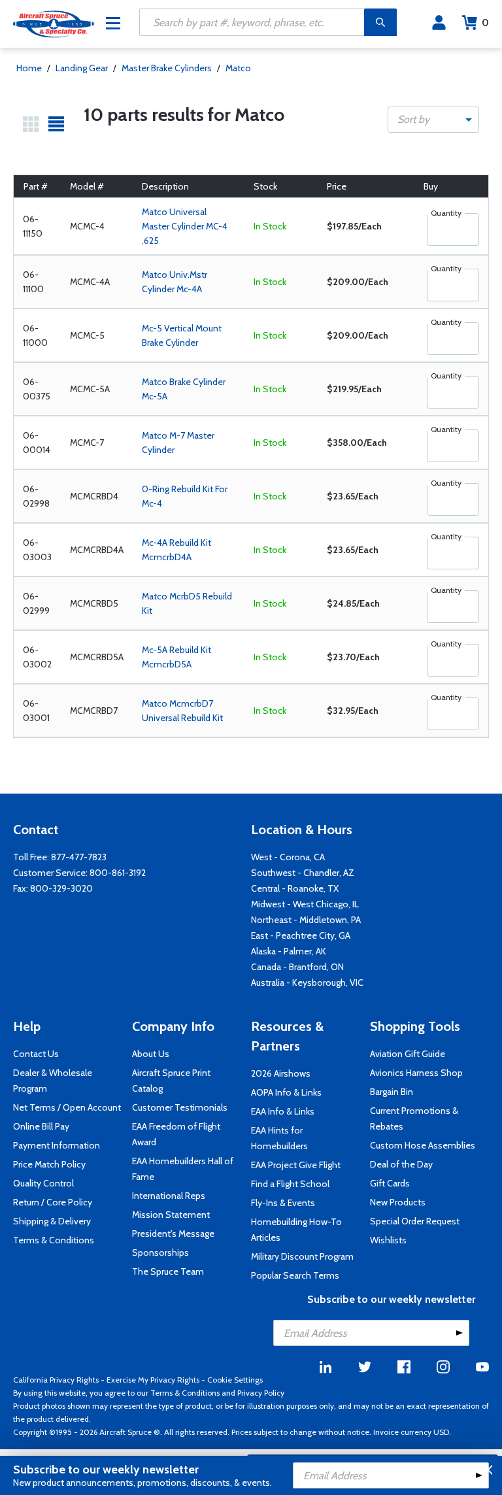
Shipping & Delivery (52, 1221)
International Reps (168, 1195)
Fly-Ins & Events (283, 1203)
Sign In (439, 23)
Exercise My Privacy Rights (153, 1380)
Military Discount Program (302, 1256)
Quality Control (43, 1183)
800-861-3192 (118, 873)
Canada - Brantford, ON (297, 967)
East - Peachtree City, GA (300, 935)
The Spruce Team (168, 1271)
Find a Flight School (290, 1184)
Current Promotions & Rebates (414, 1118)
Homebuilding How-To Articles (296, 1229)
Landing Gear (82, 68)
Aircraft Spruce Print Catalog (171, 1080)
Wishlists (388, 1240)
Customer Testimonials (179, 1107)
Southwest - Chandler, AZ (302, 873)
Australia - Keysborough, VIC (307, 982)
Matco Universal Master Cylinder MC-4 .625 (184, 226)
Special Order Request (415, 1221)
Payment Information (56, 1145)
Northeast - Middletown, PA (306, 920)
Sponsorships (160, 1252)
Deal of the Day (401, 1164)
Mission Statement (171, 1214)
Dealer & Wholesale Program (52, 1080)
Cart (485, 22)
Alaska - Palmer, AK (288, 951)
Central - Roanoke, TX (295, 888)
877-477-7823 (79, 857)
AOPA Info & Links (286, 1092)
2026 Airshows (280, 1073)
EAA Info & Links (282, 1111)
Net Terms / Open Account (67, 1107)
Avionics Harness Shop (416, 1073)
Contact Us (36, 1054)
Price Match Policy (49, 1164)
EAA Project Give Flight (296, 1165)
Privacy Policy (260, 1393)
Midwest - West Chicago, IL (305, 904)
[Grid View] (31, 124)
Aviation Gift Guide (407, 1054)
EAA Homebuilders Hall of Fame (182, 1169)
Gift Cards (390, 1183)
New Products (398, 1202)
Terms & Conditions (53, 1240)
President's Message (173, 1233)
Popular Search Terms (295, 1275)
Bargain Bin (391, 1092)
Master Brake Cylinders (167, 68)
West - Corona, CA (288, 857)
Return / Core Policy (52, 1202)
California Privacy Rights (56, 1380)
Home (29, 68)
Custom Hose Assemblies (422, 1145)
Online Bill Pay (41, 1126)
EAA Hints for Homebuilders (279, 1138)
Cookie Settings (235, 1380)
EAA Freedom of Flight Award (176, 1134)
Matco (238, 68)
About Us (150, 1054)
